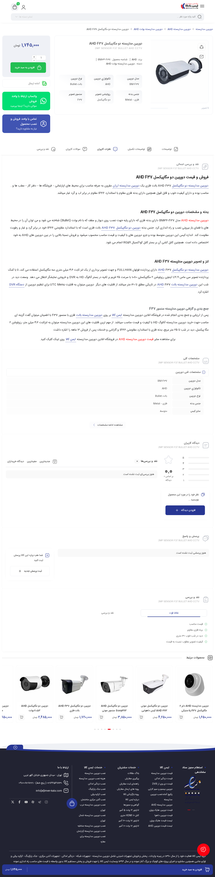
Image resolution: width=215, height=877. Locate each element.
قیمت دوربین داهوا (163, 815)
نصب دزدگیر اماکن (96, 784)
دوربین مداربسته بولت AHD (148, 29)
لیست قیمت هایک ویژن (161, 821)
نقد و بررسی (107, 613)
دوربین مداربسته (204, 29)
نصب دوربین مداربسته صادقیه (91, 826)
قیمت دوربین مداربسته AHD (136, 339)
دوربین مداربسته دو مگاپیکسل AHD (183, 269)
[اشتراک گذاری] (201, 47)
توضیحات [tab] (167, 149)
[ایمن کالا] (189, 7)
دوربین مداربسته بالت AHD (177, 284)
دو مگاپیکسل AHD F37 (155, 177)
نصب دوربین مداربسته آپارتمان (91, 831)
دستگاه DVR (16, 284)
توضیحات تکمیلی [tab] (137, 149)
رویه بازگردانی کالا (131, 794)
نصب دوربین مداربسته (95, 773)
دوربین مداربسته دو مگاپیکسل (190, 185)
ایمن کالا (117, 315)
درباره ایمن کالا (132, 800)
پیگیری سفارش (132, 779)
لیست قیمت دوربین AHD (160, 826)
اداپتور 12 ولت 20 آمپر (129, 821)
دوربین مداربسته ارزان (126, 185)
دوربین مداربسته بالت (89, 315)
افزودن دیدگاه (188, 510)
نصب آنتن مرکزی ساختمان (93, 800)
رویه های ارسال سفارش (128, 789)
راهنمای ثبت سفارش (129, 784)
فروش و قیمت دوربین (191, 177)
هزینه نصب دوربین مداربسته (92, 779)
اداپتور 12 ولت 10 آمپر (129, 826)
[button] (181, 717)
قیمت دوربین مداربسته (161, 773)
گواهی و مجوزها (131, 805)
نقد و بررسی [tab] (43, 149)
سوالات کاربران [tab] (73, 149)
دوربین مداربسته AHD (179, 29)
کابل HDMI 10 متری (130, 815)
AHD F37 (108, 227)
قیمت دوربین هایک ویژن (160, 810)
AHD (134, 59)
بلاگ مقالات (133, 773)
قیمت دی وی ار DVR (162, 784)
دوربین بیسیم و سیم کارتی (160, 789)
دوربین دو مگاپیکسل (128, 227)
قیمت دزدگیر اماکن (163, 779)
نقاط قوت (174, 613)
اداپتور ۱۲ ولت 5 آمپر (129, 810)
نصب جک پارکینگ (97, 789)
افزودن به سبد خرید (25, 67)
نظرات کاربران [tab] (104, 149)
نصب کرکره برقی (98, 794)
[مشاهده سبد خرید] (14, 7)
